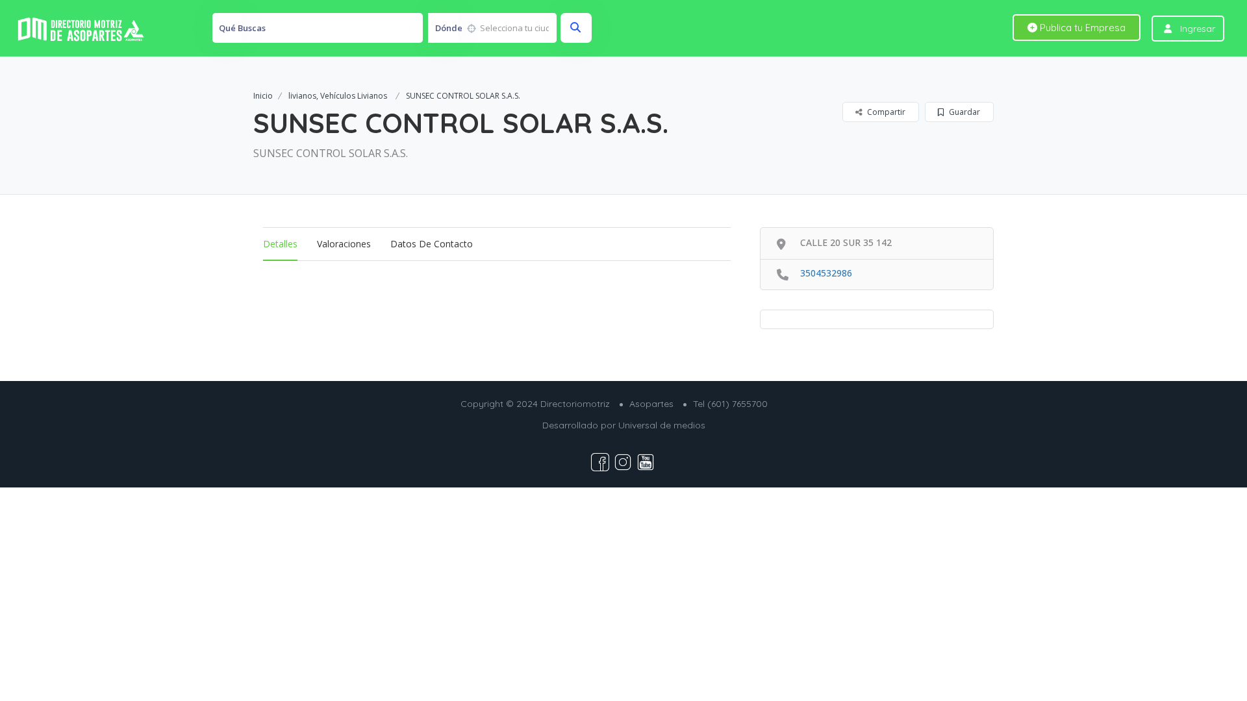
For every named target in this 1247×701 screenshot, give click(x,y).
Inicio (263, 95)
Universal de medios (661, 425)
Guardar (963, 111)
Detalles (280, 244)
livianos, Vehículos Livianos (337, 95)
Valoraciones (344, 244)
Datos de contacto (431, 244)
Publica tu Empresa (1081, 27)
